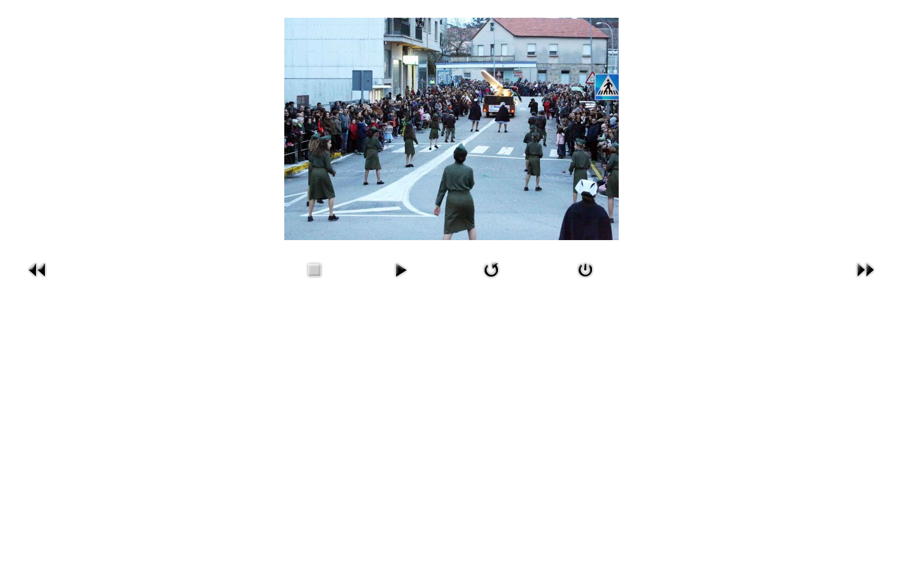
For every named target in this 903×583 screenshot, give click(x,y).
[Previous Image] (37, 279)
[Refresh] (491, 279)
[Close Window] (585, 279)
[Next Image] (865, 279)
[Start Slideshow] (400, 279)
